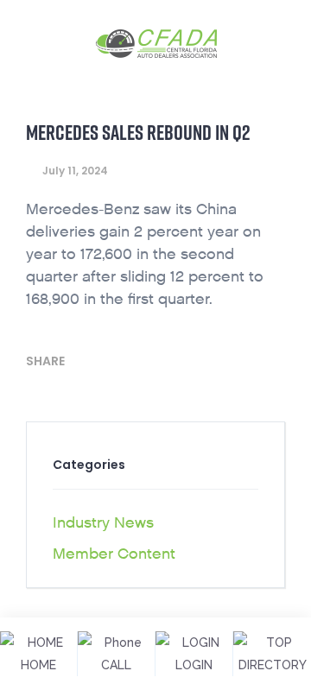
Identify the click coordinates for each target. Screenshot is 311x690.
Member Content (114, 554)
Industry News (103, 523)
